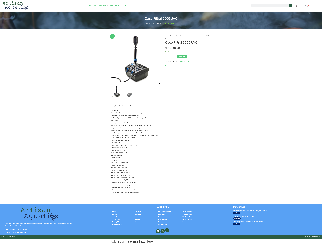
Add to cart (181, 56)
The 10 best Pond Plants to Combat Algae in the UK (250, 211)
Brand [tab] (121, 106)
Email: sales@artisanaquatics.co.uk (15, 232)
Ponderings (239, 206)
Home (166, 36)
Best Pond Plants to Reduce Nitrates (245, 216)
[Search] (290, 5)
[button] (95, 5)
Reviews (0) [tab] (128, 106)
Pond (175, 36)
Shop (171, 36)
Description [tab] (114, 106)
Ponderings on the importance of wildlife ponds (248, 222)
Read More (237, 213)
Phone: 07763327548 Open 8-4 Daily (16, 229)
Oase (166, 66)
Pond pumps (181, 36)
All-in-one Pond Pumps (192, 36)
